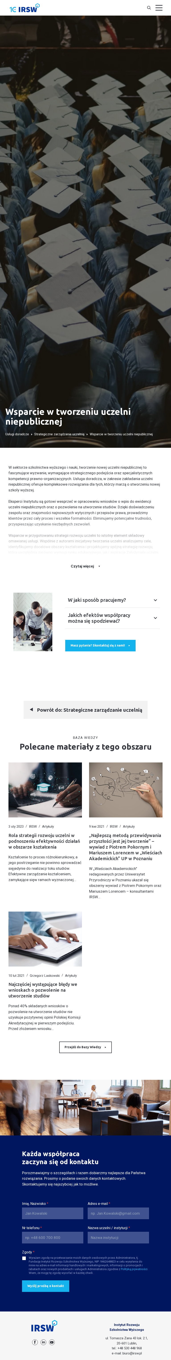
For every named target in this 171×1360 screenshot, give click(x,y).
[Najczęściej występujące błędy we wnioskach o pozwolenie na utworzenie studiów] (45, 939)
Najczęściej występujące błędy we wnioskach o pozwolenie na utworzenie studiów (42, 990)
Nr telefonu (32, 1228)
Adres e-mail (99, 1204)
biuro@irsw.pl (132, 1353)
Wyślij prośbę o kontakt (45, 1286)
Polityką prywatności (134, 1269)
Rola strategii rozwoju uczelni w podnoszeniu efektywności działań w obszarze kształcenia (44, 841)
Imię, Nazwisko (35, 1204)
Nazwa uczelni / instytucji (109, 1228)
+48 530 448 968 (130, 1348)
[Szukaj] (149, 8)
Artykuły (48, 827)
